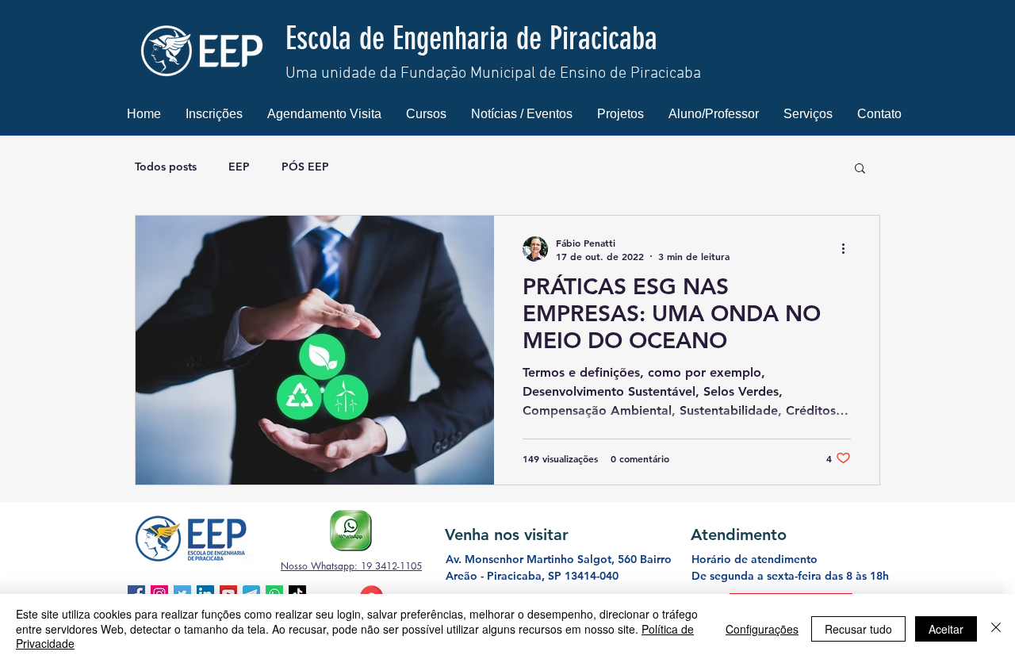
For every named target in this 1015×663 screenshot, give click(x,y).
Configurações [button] (762, 629)
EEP (239, 166)
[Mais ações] (848, 249)
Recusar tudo (858, 629)
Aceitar (946, 629)
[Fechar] (995, 628)
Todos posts (166, 166)
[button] (214, 114)
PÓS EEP (305, 166)
